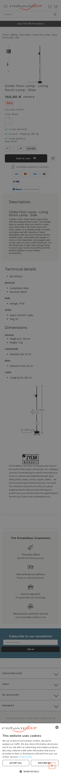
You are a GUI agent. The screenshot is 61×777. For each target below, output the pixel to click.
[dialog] (30, 750)
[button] (30, 771)
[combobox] (57, 727)
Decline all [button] (44, 763)
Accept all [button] (16, 763)
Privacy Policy (25, 757)
